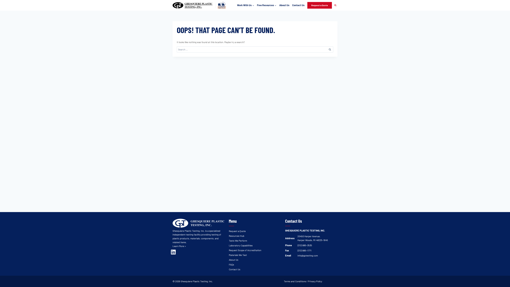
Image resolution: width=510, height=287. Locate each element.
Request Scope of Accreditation (245, 250)
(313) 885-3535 (305, 245)
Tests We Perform (238, 240)
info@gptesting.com (308, 255)
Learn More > (179, 246)
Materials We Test (238, 255)
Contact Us (298, 5)
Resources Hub (236, 235)
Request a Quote (319, 5)
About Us (284, 5)
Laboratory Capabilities (241, 245)
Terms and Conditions (295, 281)
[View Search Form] (335, 5)
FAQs (231, 264)
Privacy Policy (315, 281)
